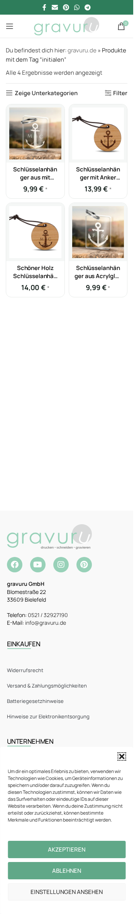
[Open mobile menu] (9, 26)
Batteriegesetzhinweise (35, 701)
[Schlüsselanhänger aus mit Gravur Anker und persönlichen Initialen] (35, 133)
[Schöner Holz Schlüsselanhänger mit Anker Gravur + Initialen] (35, 232)
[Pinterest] (84, 564)
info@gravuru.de (45, 622)
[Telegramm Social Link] (87, 7)
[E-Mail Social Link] (54, 7)
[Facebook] (14, 564)
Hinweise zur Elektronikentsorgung (48, 716)
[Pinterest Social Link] (65, 7)
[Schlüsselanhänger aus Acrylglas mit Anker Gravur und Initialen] (98, 232)
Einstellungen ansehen (67, 892)
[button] (121, 756)
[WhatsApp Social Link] (77, 7)
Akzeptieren (66, 849)
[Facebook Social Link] (44, 7)
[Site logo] (67, 26)
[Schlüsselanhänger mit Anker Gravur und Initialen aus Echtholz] (98, 133)
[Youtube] (38, 564)
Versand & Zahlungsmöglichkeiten (47, 685)
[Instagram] (61, 564)
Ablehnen (66, 871)
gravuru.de (82, 50)
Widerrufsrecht (25, 670)
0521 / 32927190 (48, 615)
